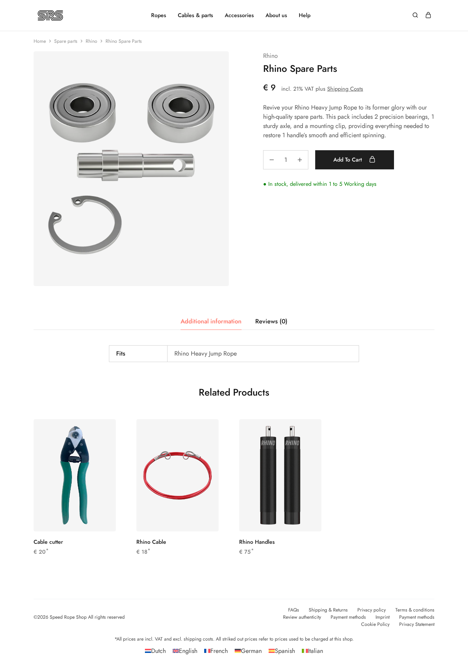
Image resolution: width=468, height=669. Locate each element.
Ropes (158, 15)
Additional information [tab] (211, 321)
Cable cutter (48, 542)
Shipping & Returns (328, 609)
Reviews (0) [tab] (271, 321)
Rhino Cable (151, 542)
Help (304, 15)
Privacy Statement (416, 624)
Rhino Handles (257, 542)
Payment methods (348, 617)
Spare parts (65, 41)
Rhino (91, 41)
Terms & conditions (414, 609)
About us (276, 15)
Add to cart (348, 160)
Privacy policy (371, 609)
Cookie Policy (375, 624)
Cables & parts (195, 15)
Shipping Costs (345, 89)
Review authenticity (302, 617)
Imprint (382, 617)
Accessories (239, 15)
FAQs (293, 609)
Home (40, 41)
